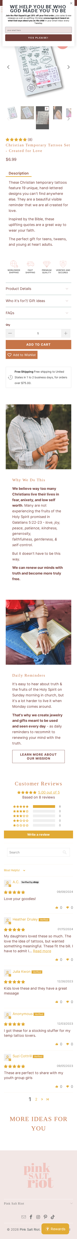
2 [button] (36, 1099)
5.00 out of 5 (49, 792)
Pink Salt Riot (30, 1229)
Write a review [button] (38, 834)
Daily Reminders (28, 675)
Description (19, 173)
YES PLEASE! (38, 37)
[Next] (68, 67)
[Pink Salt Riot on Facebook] (31, 1217)
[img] (14, 892)
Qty (8, 324)
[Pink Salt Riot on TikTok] (53, 1217)
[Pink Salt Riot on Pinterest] (46, 1217)
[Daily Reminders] (38, 632)
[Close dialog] (71, 3)
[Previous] (9, 67)
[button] (17, 140)
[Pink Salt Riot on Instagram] (38, 1217)
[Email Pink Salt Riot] (24, 1217)
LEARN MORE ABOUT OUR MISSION (38, 756)
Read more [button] (42, 951)
